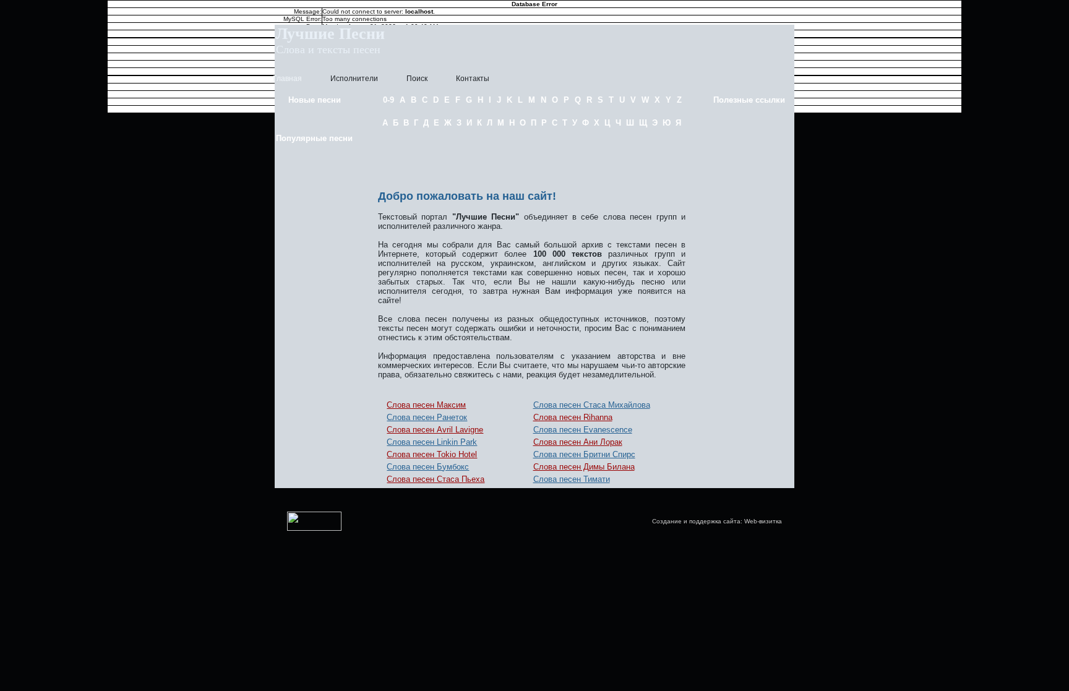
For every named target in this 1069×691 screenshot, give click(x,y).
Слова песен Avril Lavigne (435, 429)
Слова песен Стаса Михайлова (591, 405)
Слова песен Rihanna (572, 417)
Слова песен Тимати (571, 479)
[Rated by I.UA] (314, 528)
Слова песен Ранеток (427, 417)
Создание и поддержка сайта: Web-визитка (717, 521)
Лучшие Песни (330, 34)
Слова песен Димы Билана (584, 466)
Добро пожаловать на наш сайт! (467, 196)
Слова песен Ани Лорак (577, 442)
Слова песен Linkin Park (432, 442)
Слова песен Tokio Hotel (432, 454)
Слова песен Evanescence (582, 429)
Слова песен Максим (426, 405)
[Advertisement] (532, 156)
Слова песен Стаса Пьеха (435, 479)
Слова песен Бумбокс (428, 466)
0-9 (388, 100)
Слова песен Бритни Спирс (584, 454)
